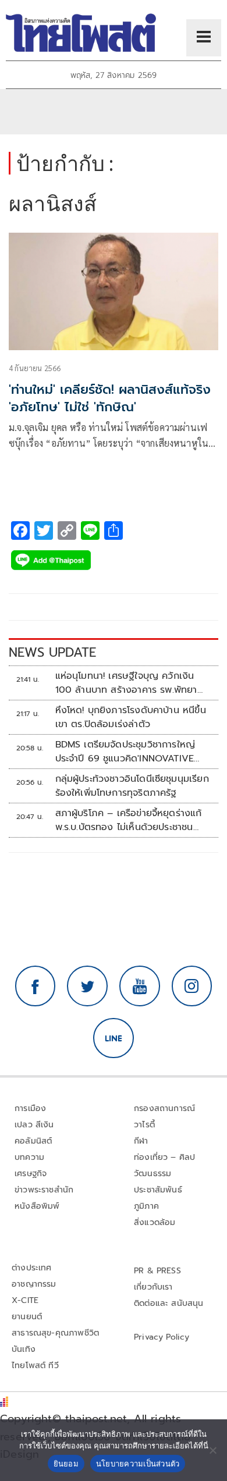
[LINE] (113, 1038)
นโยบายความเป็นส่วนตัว (138, 1463)
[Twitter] (87, 986)
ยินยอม (66, 1463)
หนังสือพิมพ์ (37, 1206)
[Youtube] (139, 986)
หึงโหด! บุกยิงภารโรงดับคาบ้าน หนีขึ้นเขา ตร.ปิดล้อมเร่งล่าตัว (130, 717)
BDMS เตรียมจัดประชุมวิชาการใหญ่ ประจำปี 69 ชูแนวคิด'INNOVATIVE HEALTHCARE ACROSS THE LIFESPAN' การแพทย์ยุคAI (125, 752)
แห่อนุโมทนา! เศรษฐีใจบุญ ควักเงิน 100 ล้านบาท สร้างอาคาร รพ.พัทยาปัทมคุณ (126, 683)
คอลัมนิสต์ (33, 1141)
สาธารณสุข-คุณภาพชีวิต (55, 1333)
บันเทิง (24, 1349)
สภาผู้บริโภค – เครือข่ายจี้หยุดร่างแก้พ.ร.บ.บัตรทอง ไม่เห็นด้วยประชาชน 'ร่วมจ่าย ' (128, 820)
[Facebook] (35, 986)
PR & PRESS (157, 1271)
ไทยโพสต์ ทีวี (35, 1365)
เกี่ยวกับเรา (153, 1287)
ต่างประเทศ (32, 1268)
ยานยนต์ (27, 1317)
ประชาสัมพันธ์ (158, 1190)
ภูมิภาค (146, 1206)
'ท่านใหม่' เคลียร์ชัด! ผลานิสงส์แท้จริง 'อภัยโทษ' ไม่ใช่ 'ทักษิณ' (110, 398)
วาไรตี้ (144, 1125)
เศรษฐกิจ (31, 1173)
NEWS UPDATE (52, 652)
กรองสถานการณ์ (164, 1108)
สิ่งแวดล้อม (154, 1222)
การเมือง (30, 1108)
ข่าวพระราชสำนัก (44, 1190)
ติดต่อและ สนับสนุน (169, 1303)
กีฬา (141, 1141)
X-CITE (25, 1300)
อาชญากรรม (34, 1284)
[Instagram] (192, 986)
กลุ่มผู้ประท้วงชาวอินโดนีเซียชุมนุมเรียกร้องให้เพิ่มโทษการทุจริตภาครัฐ (132, 786)
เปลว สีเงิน (34, 1125)
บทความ (29, 1157)
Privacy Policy (162, 1337)
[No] (212, 1450)
